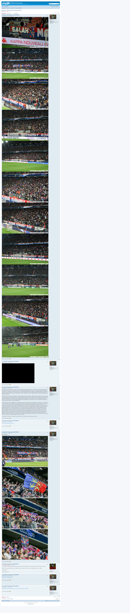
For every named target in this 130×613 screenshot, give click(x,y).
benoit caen (51, 19)
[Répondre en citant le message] (47, 15)
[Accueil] (6, 3)
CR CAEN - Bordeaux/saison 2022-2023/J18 (11, 10)
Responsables (7, 11)
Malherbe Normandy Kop (53, 569)
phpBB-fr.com (32, 603)
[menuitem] (7, 6)
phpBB (32, 382)
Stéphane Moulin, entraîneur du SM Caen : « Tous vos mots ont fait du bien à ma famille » (15, 588)
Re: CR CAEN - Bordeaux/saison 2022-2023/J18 (10, 361)
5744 (53, 20)
